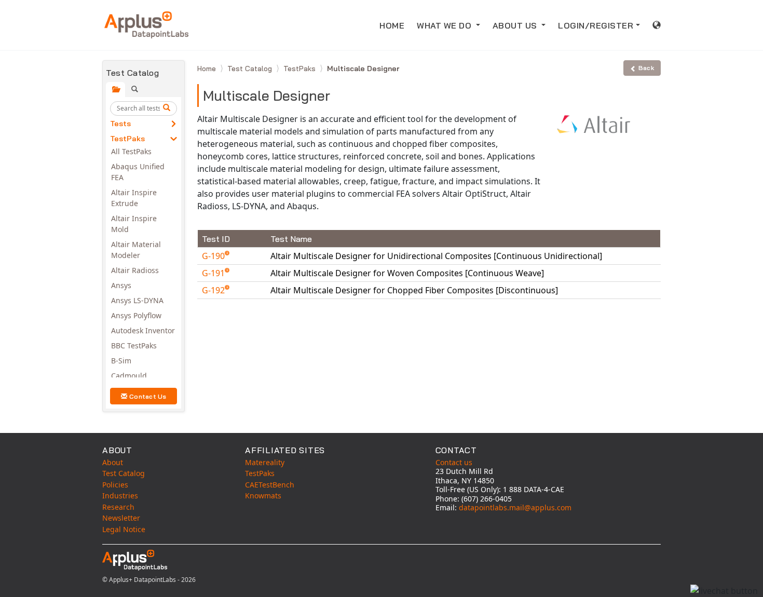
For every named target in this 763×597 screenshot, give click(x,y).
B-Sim (121, 360)
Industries (120, 495)
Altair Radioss (135, 270)
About (112, 462)
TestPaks (127, 138)
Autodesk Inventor (143, 330)
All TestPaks (131, 151)
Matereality (264, 462)
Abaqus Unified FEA (138, 171)
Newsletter (121, 518)
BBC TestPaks (134, 345)
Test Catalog (250, 68)
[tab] (115, 89)
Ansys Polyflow (136, 315)
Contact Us (148, 396)
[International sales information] (656, 25)
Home (207, 68)
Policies (115, 485)
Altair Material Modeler (136, 249)
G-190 (214, 256)
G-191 (214, 273)
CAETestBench (269, 485)
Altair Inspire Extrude (134, 197)
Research (118, 507)
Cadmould (129, 376)
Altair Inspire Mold (134, 223)
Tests (120, 123)
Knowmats (263, 495)
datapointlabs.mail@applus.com (515, 507)
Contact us (453, 462)
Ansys (121, 285)
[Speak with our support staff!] (724, 591)
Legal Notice (123, 529)
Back (646, 68)
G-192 (214, 290)
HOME (391, 25)
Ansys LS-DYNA (137, 300)
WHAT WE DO (445, 25)
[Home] (146, 25)
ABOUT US (516, 25)
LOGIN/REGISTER (595, 25)
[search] (168, 108)
